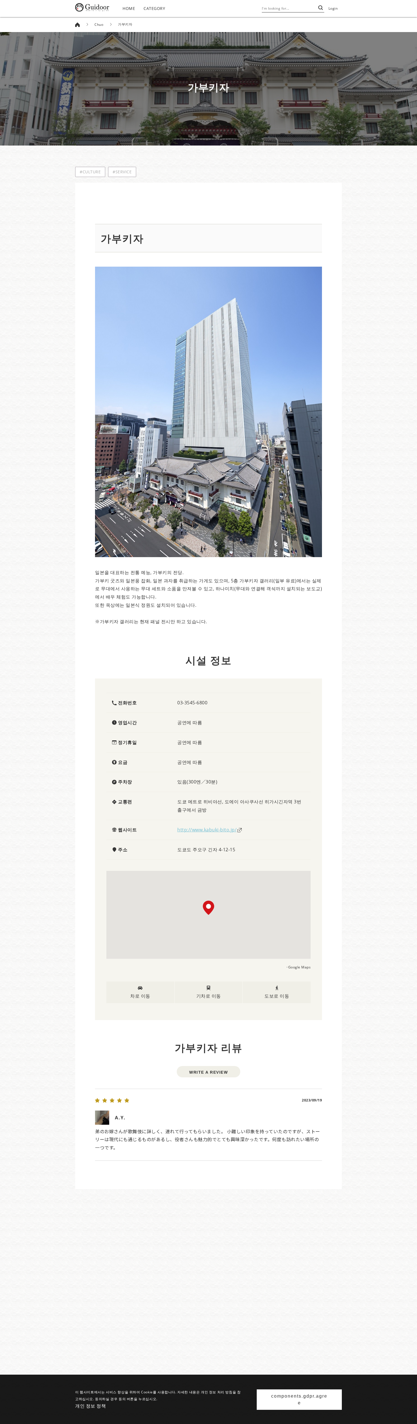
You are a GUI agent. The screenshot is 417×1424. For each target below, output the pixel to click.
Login (333, 8)
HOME (129, 8)
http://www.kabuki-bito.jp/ (207, 830)
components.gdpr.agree (299, 1399)
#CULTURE (90, 171)
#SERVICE (122, 171)
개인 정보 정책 (90, 1406)
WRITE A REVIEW (208, 1072)
